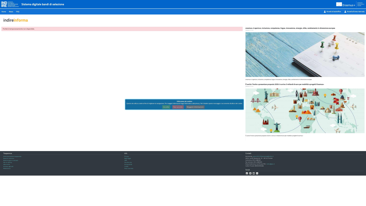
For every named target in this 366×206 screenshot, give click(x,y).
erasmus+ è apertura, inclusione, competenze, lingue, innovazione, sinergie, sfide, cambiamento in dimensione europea (290, 28)
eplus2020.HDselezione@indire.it (263, 156)
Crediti (126, 166)
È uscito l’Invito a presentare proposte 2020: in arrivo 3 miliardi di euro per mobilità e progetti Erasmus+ (285, 84)
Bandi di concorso (8, 158)
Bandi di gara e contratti (10, 160)
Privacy (126, 156)
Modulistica (6, 168)
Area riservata (128, 168)
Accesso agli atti (8, 166)
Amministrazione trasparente (12, 156)
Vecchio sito (128, 162)
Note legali (127, 158)
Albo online (6, 164)
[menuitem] (3, 11)
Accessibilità (128, 164)
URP (125, 160)
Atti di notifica (7, 162)
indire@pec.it (270, 164)
